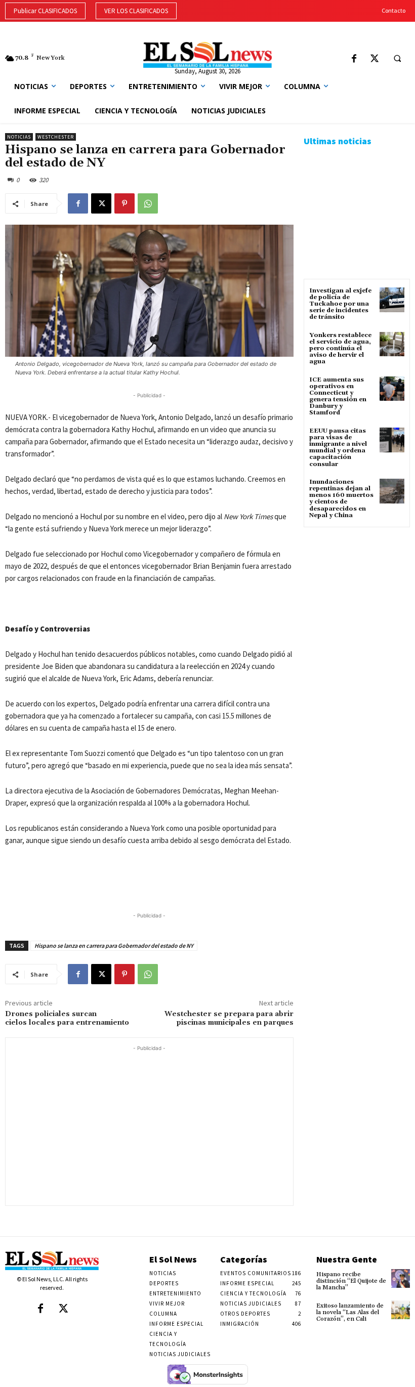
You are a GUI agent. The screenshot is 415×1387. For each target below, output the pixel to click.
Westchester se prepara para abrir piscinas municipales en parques (229, 1018)
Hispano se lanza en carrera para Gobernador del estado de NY (113, 945)
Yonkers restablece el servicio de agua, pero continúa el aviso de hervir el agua (340, 348)
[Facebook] (354, 59)
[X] (375, 59)
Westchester (55, 137)
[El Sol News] (207, 55)
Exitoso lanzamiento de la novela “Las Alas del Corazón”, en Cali (350, 1312)
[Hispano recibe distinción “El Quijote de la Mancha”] (400, 1278)
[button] (397, 58)
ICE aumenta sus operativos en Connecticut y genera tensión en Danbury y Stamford (337, 396)
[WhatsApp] (148, 203)
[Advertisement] (149, 1124)
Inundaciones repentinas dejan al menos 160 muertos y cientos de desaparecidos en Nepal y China (341, 498)
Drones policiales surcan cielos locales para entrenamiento (67, 1018)
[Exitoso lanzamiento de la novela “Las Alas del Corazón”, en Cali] (400, 1309)
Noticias (19, 137)
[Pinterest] (124, 203)
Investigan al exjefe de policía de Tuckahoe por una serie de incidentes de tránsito (340, 304)
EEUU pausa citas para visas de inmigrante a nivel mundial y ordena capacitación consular (338, 447)
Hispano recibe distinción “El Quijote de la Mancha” (351, 1281)
